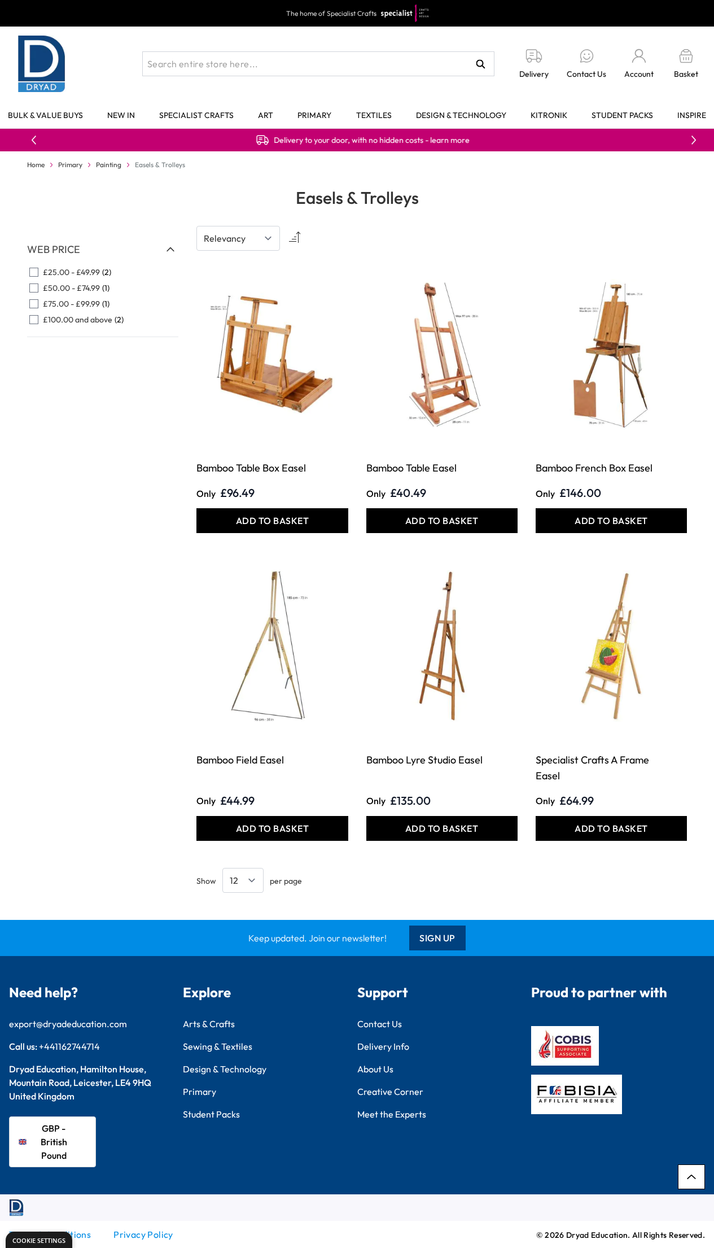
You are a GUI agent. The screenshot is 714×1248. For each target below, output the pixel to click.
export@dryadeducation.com (68, 1023)
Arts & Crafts (209, 1023)
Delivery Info (383, 1046)
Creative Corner (390, 1091)
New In (121, 115)
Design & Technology (461, 115)
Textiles (374, 115)
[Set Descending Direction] (293, 238)
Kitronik (549, 115)
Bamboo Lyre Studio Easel (424, 759)
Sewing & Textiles (217, 1046)
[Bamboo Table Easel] (442, 354)
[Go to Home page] (42, 64)
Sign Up (437, 938)
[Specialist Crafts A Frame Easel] (611, 645)
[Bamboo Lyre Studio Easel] (442, 645)
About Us (375, 1069)
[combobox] (318, 63)
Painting (108, 164)
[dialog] (39, 1240)
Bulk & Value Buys (45, 115)
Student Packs (622, 115)
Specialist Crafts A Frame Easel (592, 767)
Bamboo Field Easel (240, 759)
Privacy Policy (143, 1234)
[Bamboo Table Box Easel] (272, 354)
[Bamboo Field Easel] (272, 645)
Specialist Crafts (196, 115)
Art (265, 115)
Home (36, 164)
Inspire (691, 115)
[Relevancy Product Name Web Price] (238, 238)
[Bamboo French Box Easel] (611, 354)
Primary (314, 115)
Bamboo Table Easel (411, 467)
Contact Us (379, 1023)
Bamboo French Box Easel (594, 467)
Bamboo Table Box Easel (251, 467)
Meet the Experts (391, 1114)
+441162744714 (69, 1046)
